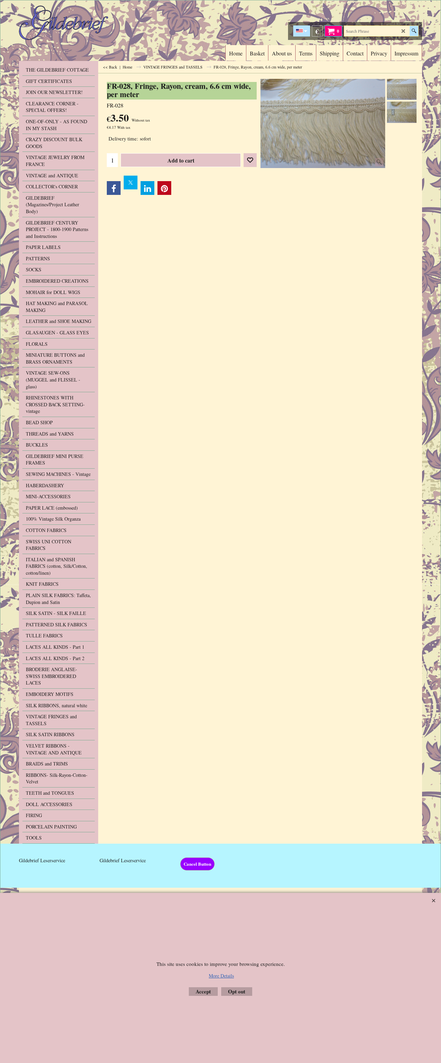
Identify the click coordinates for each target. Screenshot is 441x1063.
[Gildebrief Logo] (79, 23)
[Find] (414, 31)
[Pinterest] (164, 188)
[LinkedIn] (147, 188)
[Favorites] (250, 160)
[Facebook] (114, 188)
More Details (221, 975)
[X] (130, 182)
